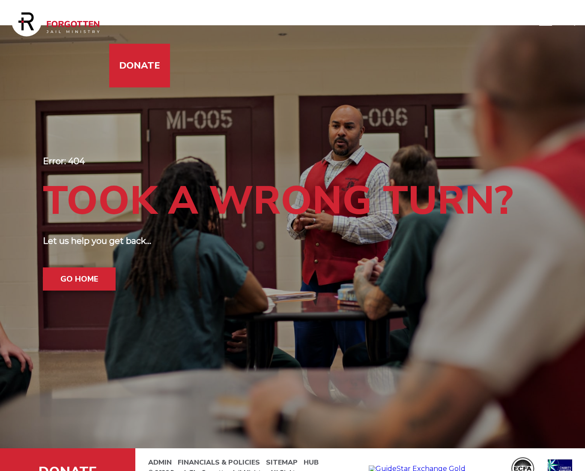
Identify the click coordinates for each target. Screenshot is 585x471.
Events (429, 21)
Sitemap (282, 462)
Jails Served (152, 21)
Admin (160, 462)
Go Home (79, 279)
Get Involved (242, 21)
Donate (139, 65)
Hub (311, 462)
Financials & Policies (219, 462)
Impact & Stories (344, 21)
